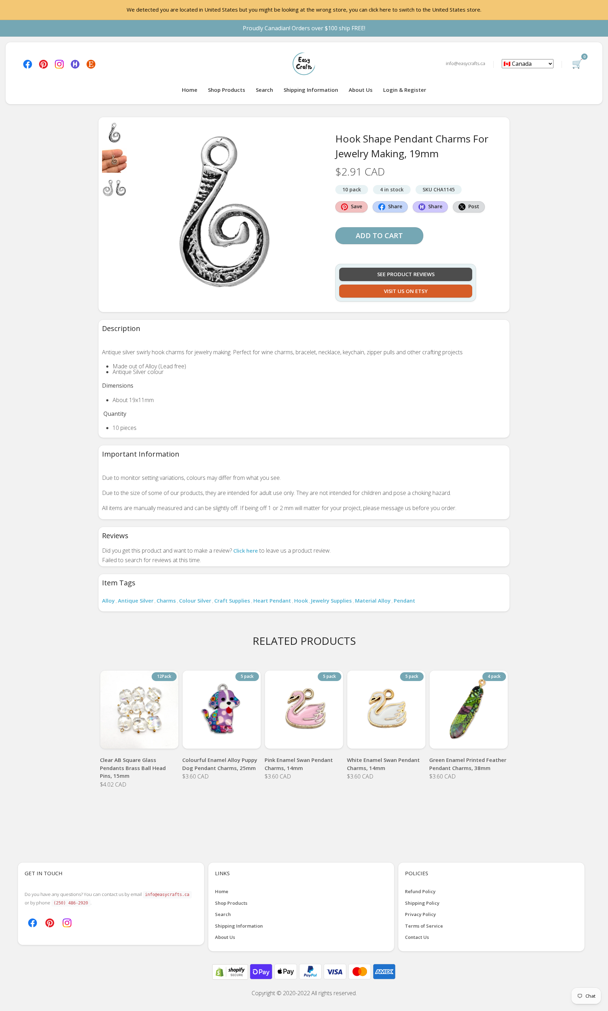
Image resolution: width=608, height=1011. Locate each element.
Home (189, 89)
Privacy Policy (420, 914)
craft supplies (232, 600)
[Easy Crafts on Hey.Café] (75, 63)
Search (264, 89)
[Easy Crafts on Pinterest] (43, 63)
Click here (245, 550)
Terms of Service (424, 926)
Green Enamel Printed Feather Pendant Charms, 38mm (467, 763)
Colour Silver (195, 600)
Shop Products (226, 89)
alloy (108, 600)
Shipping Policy (422, 903)
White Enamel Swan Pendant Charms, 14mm (383, 763)
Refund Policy (420, 891)
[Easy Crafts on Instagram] (59, 63)
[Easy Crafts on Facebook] (28, 63)
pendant (404, 600)
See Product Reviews (406, 274)
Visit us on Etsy (406, 290)
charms (166, 600)
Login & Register (404, 89)
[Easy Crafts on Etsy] (91, 63)
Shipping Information (311, 89)
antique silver (135, 600)
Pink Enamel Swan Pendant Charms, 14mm (299, 763)
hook (301, 600)
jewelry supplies (331, 600)
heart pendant (272, 600)
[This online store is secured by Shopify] (230, 971)
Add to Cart (379, 235)
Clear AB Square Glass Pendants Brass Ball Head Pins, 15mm (133, 767)
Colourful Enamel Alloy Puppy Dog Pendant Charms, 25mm (219, 763)
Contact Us (417, 937)
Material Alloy (373, 600)
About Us (361, 89)
